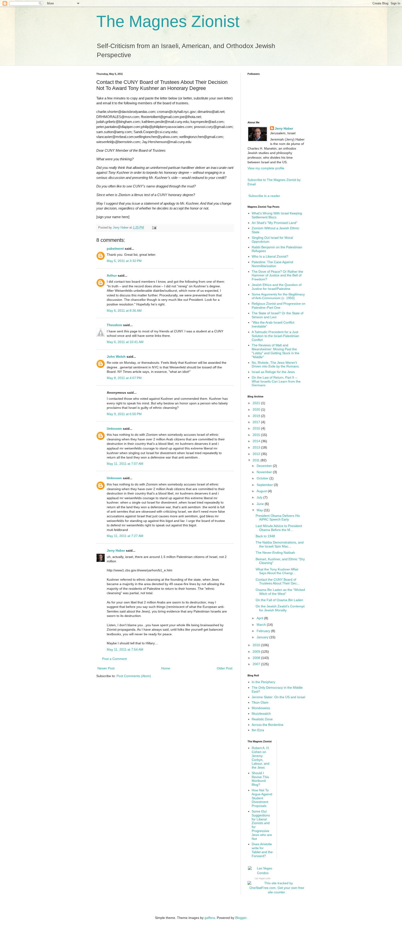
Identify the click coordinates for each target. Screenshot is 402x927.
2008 (257, 658)
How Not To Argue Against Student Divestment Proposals (262, 798)
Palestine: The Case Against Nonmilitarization (272, 264)
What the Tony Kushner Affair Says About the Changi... (277, 571)
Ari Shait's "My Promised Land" (274, 223)
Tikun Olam (260, 702)
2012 (257, 454)
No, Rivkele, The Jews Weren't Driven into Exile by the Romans (275, 364)
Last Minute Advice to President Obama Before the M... (279, 528)
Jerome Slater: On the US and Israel (278, 697)
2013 (257, 447)
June (261, 504)
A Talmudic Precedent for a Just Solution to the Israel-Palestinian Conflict (275, 336)
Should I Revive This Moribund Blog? (260, 778)
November (265, 472)
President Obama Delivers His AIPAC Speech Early (278, 517)
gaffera (209, 918)
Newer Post (105, 668)
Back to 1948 (265, 536)
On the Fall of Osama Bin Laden (279, 600)
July (260, 497)
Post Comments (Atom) (134, 676)
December (265, 466)
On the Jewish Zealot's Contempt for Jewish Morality (280, 608)
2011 (257, 460)
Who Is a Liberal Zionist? (270, 256)
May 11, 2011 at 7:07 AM (125, 463)
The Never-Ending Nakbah (275, 552)
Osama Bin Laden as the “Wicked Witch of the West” (280, 592)
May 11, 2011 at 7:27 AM (125, 536)
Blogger (240, 918)
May (260, 510)
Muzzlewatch (261, 713)
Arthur (112, 275)
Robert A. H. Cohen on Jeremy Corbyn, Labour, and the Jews (261, 757)
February (264, 631)
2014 (257, 441)
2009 (257, 651)
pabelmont (115, 248)
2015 (257, 435)
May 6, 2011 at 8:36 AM (124, 310)
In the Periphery (263, 682)
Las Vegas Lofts (263, 878)
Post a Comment (114, 659)
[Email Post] (154, 227)
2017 (257, 422)
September (265, 485)
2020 (257, 409)
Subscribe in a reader (264, 196)
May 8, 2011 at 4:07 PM (124, 378)
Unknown (114, 428)
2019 (257, 416)
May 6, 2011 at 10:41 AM (125, 342)
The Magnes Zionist (167, 21)
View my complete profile (266, 168)
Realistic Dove (262, 719)
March (262, 624)
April (260, 618)
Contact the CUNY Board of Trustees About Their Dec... (277, 581)
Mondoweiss (261, 708)
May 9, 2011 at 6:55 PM (124, 414)
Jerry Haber (116, 550)
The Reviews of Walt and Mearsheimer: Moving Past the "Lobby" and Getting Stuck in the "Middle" (275, 351)
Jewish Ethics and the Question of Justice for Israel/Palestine (277, 287)
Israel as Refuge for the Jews (273, 372)
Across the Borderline (267, 725)
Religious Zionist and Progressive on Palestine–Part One (278, 305)
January (263, 637)
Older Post (224, 668)
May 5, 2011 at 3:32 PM (124, 261)
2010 (257, 645)
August (262, 491)
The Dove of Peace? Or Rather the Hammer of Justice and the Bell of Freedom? (277, 275)
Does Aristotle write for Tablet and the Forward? (262, 850)
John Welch (116, 356)
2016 (257, 428)
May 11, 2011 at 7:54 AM (125, 649)
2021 (257, 403)
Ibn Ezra (258, 730)
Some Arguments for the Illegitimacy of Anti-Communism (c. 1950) (278, 296)
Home (165, 668)
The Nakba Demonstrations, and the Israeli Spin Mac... (280, 544)
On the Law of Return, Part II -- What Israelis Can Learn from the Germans (276, 381)
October (263, 478)
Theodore (114, 325)
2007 (257, 664)
